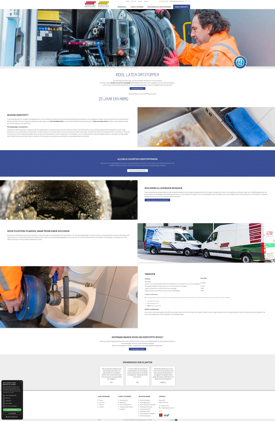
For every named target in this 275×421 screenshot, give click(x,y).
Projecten (122, 409)
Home (127, 1)
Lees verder (11, 392)
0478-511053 (135, 83)
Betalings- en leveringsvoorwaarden (139, 419)
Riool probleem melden (137, 349)
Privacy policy (126, 419)
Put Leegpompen (145, 402)
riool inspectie (149, 345)
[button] (12, 417)
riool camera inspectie (59, 237)
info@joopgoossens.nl (167, 408)
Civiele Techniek (136, 7)
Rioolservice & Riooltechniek (159, 7)
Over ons (133, 1)
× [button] (21, 381)
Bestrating (123, 402)
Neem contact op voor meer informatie (157, 200)
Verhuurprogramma (125, 405)
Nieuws (140, 1)
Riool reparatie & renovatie (148, 405)
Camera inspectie (145, 409)
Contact (146, 1)
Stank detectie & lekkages (147, 413)
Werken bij (122, 7)
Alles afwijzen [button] (12, 413)
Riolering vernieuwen (146, 407)
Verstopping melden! (137, 88)
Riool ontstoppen (145, 400)
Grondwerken (124, 400)
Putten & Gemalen (145, 416)
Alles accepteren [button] (12, 409)
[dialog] (12, 400)
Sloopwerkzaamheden (126, 407)
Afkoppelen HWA (145, 411)
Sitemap (150, 419)
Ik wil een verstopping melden (137, 170)
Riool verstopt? (181, 7)
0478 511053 (153, 341)
